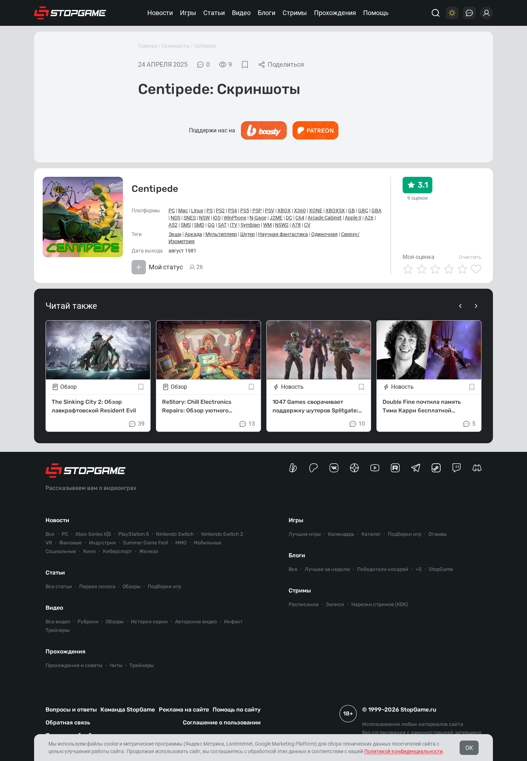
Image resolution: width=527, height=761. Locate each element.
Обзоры (132, 586)
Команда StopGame (127, 709)
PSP (257, 210)
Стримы (295, 12)
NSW (204, 218)
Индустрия (102, 543)
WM (267, 225)
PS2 (220, 210)
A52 (172, 225)
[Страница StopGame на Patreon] (313, 467)
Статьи (214, 12)
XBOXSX (335, 210)
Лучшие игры (305, 534)
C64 (299, 218)
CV (307, 225)
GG (211, 225)
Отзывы (437, 534)
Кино (89, 551)
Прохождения (335, 12)
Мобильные (208, 543)
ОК (469, 748)
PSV (269, 210)
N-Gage (258, 218)
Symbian (250, 225)
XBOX (284, 210)
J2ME (276, 218)
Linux (197, 210)
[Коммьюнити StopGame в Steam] (436, 467)
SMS (186, 225)
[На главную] (70, 12)
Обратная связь (68, 722)
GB (351, 210)
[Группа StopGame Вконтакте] (333, 467)
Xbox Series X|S (93, 534)
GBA (376, 210)
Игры (188, 12)
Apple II (353, 218)
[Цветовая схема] (452, 12)
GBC (363, 210)
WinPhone (235, 218)
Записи (335, 604)
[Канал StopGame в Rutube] (395, 467)
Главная (147, 46)
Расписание (304, 604)
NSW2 (282, 225)
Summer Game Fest (145, 543)
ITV (233, 225)
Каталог (371, 534)
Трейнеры (141, 665)
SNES (190, 218)
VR (49, 543)
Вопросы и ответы (71, 709)
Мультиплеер (221, 234)
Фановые (70, 543)
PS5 (244, 210)
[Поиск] (435, 13)
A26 (369, 218)
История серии (149, 622)
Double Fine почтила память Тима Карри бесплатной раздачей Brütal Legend (422, 406)
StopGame (441, 569)
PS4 (232, 210)
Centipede (205, 46)
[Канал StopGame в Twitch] (456, 467)
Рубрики (88, 622)
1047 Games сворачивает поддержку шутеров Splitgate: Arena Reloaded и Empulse (315, 406)
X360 (300, 210)
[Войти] (486, 12)
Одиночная (324, 234)
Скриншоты (176, 46)
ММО (180, 543)
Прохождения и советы (74, 665)
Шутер (247, 234)
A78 (296, 225)
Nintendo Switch (175, 534)
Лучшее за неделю (327, 569)
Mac (183, 210)
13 (251, 423)
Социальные (61, 551)
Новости (160, 12)
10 (362, 423)
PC (171, 210)
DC (289, 218)
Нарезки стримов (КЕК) (379, 604)
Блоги (266, 12)
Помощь (376, 12)
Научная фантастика (283, 234)
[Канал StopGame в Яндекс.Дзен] (354, 467)
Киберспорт (117, 551)
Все (50, 534)
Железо (148, 551)
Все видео (58, 622)
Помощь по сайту (237, 709)
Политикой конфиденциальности (403, 751)
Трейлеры (58, 630)
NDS (175, 218)
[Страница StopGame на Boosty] (293, 467)
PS (209, 210)
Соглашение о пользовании (222, 722)
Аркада (193, 234)
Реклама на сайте (184, 709)
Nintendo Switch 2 (222, 534)
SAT (222, 225)
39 (141, 423)
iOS (216, 218)
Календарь (341, 534)
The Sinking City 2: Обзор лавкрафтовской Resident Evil (94, 406)
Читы (116, 665)
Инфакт (233, 622)
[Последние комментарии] (469, 12)
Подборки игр (164, 586)
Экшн (174, 234)
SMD (199, 225)
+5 (419, 569)
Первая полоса (97, 586)
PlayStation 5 (133, 534)
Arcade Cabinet (325, 218)
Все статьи (59, 586)
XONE (315, 210)
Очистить (470, 257)
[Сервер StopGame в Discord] (477, 467)
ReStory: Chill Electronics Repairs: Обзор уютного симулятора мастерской (197, 406)
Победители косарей (382, 569)
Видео (241, 12)
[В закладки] (245, 64)
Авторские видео (196, 622)
